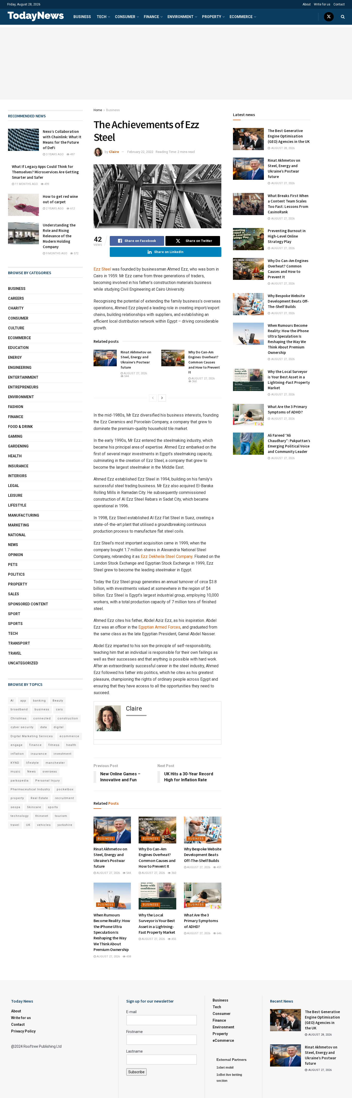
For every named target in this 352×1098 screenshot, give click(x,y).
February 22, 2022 (140, 152)
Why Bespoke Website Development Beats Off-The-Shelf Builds (202, 854)
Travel (14, 653)
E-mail (131, 1012)
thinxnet (41, 816)
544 (126, 376)
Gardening (18, 446)
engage (17, 745)
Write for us (322, 4)
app (23, 700)
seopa (15, 807)
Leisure (15, 495)
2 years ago (54, 208)
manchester (55, 762)
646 (218, 933)
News (13, 545)
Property (211, 17)
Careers (16, 298)
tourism (61, 816)
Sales (13, 594)
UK (28, 825)
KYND (15, 762)
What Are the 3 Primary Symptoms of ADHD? (201, 920)
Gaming (15, 436)
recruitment (64, 798)
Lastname (134, 1051)
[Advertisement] (176, 63)
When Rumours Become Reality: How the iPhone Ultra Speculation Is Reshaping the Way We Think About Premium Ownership (112, 932)
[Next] (162, 398)
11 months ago (26, 184)
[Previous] (153, 398)
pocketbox (65, 789)
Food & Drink (20, 427)
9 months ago (56, 253)
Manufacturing (23, 515)
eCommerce (241, 17)
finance (35, 745)
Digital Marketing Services (32, 736)
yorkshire (64, 825)
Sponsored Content (28, 604)
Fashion (15, 407)
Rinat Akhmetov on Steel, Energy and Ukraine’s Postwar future (136, 360)
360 (194, 381)
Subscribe (136, 1072)
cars (59, 709)
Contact (339, 4)
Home (98, 110)
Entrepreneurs (23, 387)
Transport (19, 643)
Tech (101, 17)
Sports (15, 624)
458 (128, 956)
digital (59, 727)
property (17, 798)
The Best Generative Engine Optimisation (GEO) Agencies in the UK (289, 136)
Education (18, 348)
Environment (180, 17)
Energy (15, 357)
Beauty (58, 700)
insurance (39, 753)
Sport (14, 614)
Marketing (18, 525)
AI (12, 700)
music (16, 771)
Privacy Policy (23, 1031)
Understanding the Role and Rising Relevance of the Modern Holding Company (59, 236)
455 (173, 939)
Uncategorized (23, 663)
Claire (114, 152)
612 (72, 208)
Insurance (18, 466)
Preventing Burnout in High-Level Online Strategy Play (287, 236)
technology (20, 816)
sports (53, 807)
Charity (15, 308)
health (71, 745)
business (42, 709)
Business (82, 17)
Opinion (15, 555)
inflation (17, 753)
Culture (16, 328)
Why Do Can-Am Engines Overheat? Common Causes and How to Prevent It (204, 362)
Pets (13, 565)
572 (75, 253)
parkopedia (20, 780)
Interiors (17, 476)
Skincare (34, 807)
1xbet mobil (224, 1067)
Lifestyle (17, 505)
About (307, 4)
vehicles (44, 825)
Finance (151, 17)
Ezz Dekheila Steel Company (166, 556)
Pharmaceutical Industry (30, 789)
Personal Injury (47, 780)
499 (46, 184)
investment (62, 753)
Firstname (134, 1032)
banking (39, 700)
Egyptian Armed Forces (159, 627)
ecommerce (69, 736)
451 (218, 867)
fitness (54, 745)
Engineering (19, 367)
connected (42, 718)
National (17, 535)
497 (72, 154)
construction (67, 718)
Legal (13, 486)
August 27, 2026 (135, 373)
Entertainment (23, 377)
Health (15, 456)
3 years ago (54, 154)
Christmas (19, 718)
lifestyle (32, 762)
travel (15, 825)
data (43, 727)
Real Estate (39, 798)
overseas (50, 771)
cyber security (22, 727)
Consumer (125, 17)
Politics (16, 574)
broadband (19, 709)
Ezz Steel (102, 269)
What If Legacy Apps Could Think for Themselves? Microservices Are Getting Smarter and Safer (45, 172)
